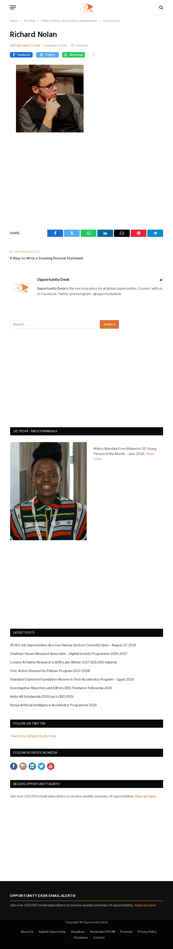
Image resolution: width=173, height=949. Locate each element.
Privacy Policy (147, 931)
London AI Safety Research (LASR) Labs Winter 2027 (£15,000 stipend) (63, 662)
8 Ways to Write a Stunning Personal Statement (46, 258)
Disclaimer (81, 937)
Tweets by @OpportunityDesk (33, 736)
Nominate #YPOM (102, 931)
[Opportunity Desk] (86, 7)
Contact (99, 937)
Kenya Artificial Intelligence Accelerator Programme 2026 (53, 705)
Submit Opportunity (52, 931)
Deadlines (78, 931)
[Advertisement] (86, 180)
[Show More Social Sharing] (93, 55)
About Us (27, 931)
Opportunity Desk (25, 45)
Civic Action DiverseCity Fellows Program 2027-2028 (50, 671)
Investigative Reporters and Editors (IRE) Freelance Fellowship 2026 (61, 688)
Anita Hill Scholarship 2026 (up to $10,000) (41, 696)
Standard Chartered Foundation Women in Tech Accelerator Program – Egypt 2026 (72, 679)
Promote (126, 931)
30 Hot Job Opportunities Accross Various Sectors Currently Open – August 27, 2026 (73, 645)
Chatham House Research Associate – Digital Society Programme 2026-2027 (68, 654)
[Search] (160, 7)
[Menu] (13, 7)
